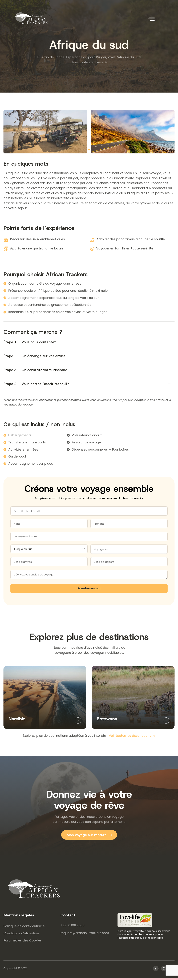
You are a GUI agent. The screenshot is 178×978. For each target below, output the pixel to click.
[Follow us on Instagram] (164, 968)
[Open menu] (151, 18)
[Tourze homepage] (89, 888)
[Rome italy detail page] (166, 720)
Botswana (107, 719)
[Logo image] (36, 18)
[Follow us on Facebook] (156, 968)
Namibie (17, 719)
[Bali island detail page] (78, 720)
